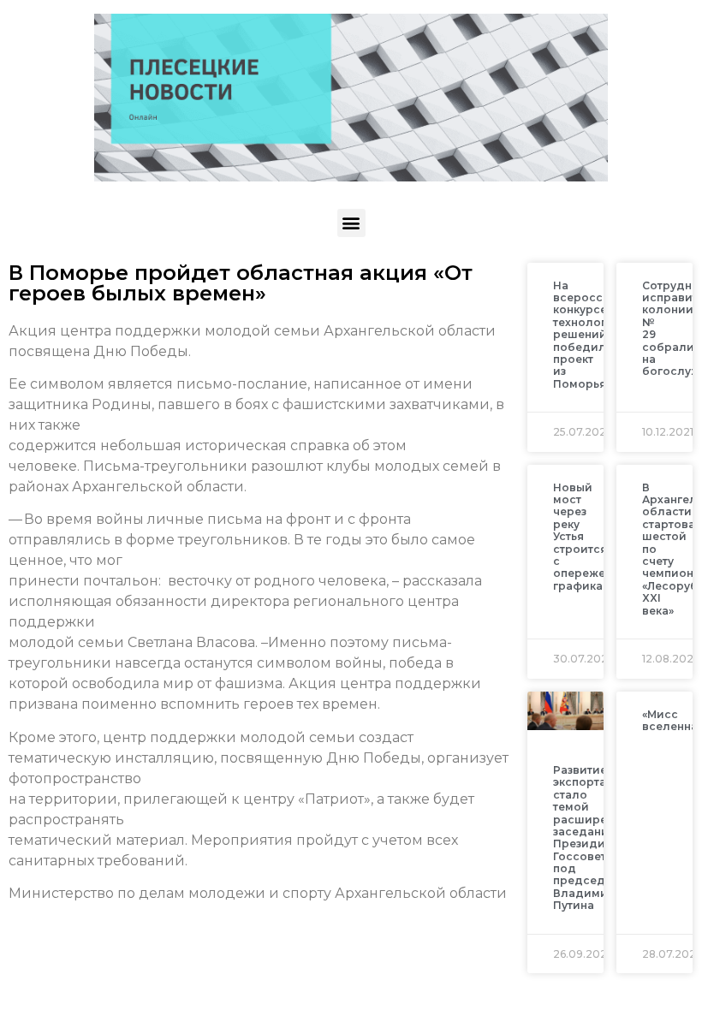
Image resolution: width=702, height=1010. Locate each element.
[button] (351, 223)
